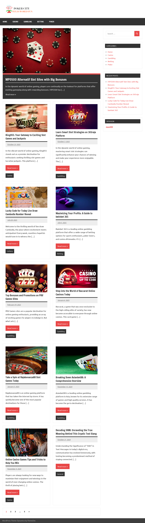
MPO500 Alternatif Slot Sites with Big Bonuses (36, 79)
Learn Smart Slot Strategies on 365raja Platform (76, 133)
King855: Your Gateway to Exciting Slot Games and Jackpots (26, 136)
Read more (9, 94)
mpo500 (109, 127)
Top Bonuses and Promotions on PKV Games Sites (24, 297)
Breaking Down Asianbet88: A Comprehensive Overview (71, 379)
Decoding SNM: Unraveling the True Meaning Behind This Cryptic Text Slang (76, 431)
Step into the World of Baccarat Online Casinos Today (75, 292)
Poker (51, 21)
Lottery (10, 251)
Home (5, 21)
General (60, 474)
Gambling (28, 21)
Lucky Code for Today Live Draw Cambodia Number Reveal (21, 212)
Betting (40, 21)
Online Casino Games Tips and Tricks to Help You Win (26, 461)
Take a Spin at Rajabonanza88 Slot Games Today (23, 379)
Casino (15, 21)
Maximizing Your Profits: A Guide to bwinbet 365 (74, 215)
